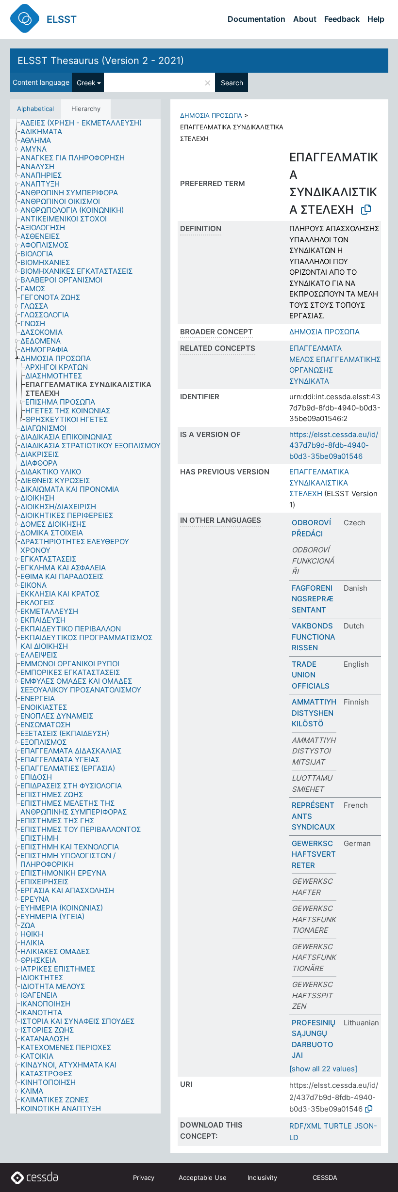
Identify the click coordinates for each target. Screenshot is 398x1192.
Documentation (256, 19)
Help (375, 19)
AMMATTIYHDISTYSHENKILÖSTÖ (314, 712)
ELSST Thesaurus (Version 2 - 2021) (100, 60)
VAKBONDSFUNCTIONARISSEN (313, 636)
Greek (86, 82)
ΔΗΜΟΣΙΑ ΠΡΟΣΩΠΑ (211, 115)
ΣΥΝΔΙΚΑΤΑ (309, 381)
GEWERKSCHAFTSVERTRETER (314, 854)
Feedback (342, 19)
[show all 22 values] (323, 1068)
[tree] (85, 616)
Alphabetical (35, 108)
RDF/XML (305, 1125)
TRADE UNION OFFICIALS (311, 674)
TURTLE (338, 1125)
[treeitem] (85, 123)
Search (232, 82)
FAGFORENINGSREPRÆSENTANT (312, 598)
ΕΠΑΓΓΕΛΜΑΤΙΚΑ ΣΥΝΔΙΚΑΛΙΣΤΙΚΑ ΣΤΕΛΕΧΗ (319, 482)
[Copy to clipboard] (366, 210)
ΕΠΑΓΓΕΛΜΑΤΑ (315, 348)
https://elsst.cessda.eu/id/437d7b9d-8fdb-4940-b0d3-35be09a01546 (333, 445)
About (304, 19)
